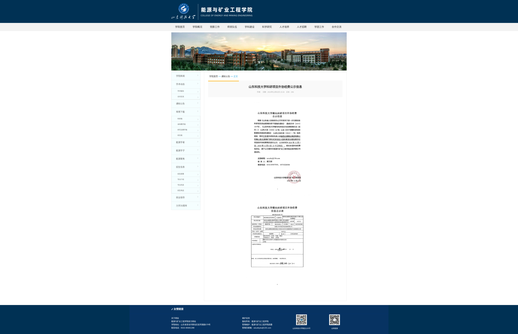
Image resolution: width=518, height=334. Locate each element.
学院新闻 (180, 76)
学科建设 (249, 27)
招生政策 (181, 174)
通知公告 (180, 103)
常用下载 (180, 112)
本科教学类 (182, 124)
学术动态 (180, 84)
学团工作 (319, 27)
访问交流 (181, 97)
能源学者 (180, 142)
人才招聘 (302, 27)
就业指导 (180, 197)
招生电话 (181, 190)
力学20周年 (181, 206)
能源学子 (180, 150)
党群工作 (215, 27)
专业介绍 (181, 179)
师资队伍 (232, 27)
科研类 (180, 119)
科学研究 (267, 27)
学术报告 (181, 91)
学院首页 (180, 27)
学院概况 (197, 27)
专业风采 (181, 185)
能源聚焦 (180, 159)
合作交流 (336, 27)
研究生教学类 (182, 130)
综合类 (180, 135)
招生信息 (180, 167)
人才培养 (284, 27)
